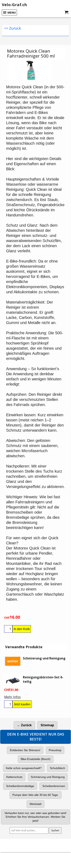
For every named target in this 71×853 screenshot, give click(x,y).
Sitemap (47, 725)
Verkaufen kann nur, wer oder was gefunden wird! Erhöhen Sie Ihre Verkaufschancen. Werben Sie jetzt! (35, 816)
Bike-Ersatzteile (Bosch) (35, 759)
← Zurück (24, 725)
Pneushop (55, 750)
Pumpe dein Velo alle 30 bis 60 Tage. (35, 794)
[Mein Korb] (66, 12)
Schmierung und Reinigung (48, 777)
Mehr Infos (12, 697)
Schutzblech (57, 768)
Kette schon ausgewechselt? (24, 768)
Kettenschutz (14, 777)
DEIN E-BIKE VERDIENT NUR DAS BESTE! (35, 736)
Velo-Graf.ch (14, 4)
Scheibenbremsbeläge (20, 786)
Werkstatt (35, 804)
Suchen (55, 830)
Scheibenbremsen (53, 786)
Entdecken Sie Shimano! (25, 750)
